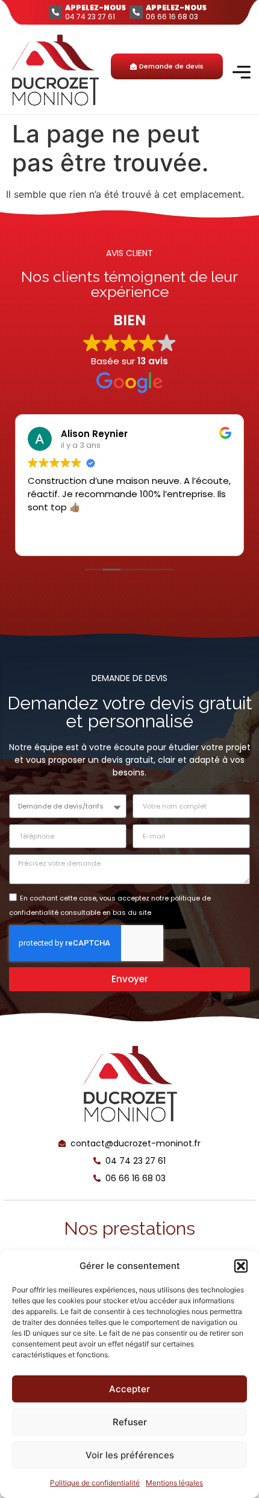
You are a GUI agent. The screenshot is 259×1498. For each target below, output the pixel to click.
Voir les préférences (130, 1455)
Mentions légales (174, 1482)
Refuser (130, 1422)
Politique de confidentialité (95, 1482)
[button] (241, 1266)
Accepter (129, 1389)
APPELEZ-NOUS (95, 7)
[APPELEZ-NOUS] (55, 12)
